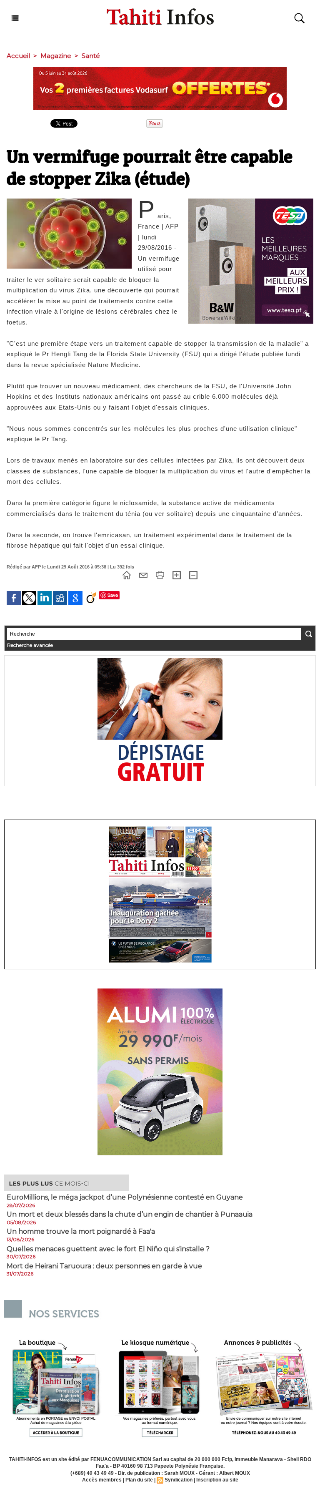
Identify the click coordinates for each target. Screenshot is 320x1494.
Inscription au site (217, 1480)
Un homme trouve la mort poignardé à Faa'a (81, 1231)
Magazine (55, 56)
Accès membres (102, 1480)
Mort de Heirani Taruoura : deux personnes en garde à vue (104, 1266)
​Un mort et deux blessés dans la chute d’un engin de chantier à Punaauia (129, 1214)
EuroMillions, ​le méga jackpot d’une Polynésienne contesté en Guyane (125, 1197)
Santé (91, 56)
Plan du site (139, 1480)
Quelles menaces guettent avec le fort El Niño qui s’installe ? (108, 1249)
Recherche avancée (30, 645)
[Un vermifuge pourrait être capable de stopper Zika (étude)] (69, 201)
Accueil (18, 56)
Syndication (178, 1480)
